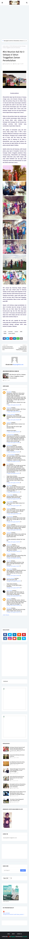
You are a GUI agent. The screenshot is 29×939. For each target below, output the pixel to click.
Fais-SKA (9, 561)
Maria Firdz (9, 590)
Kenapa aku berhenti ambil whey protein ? (13, 914)
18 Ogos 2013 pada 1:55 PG (13, 566)
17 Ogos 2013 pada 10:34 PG (13, 405)
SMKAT (5, 333)
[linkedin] (14, 634)
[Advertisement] (14, 22)
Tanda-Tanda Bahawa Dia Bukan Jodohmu (17, 755)
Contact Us (19, 933)
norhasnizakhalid (11, 454)
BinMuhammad (10, 434)
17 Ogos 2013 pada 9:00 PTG (13, 522)
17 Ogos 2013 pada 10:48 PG (13, 419)
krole (8, 464)
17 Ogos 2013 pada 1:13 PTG (13, 473)
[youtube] (14, 638)
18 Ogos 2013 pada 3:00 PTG (13, 588)
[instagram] (10, 638)
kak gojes (9, 392)
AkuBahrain (9, 445)
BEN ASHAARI (6, 913)
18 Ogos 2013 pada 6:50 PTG (13, 596)
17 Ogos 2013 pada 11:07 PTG (13, 530)
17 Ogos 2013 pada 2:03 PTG (13, 492)
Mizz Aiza (9, 608)
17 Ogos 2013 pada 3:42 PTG (13, 499)
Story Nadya (10, 495)
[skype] (24, 638)
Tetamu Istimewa (11, 414)
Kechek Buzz (10, 516)
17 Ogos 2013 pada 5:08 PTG (13, 505)
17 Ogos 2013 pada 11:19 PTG (13, 542)
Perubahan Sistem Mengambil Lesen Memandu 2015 (17, 800)
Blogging (13, 936)
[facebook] (5, 634)
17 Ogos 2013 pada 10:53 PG (13, 432)
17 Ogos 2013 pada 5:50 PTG (13, 513)
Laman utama (6, 46)
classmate (10, 331)
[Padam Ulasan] (20, 405)
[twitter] (10, 634)
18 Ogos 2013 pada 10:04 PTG (14, 605)
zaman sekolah (11, 333)
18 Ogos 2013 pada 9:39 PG (13, 575)
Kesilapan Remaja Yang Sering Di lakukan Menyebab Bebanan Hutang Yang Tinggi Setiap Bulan (17, 749)
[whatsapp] (19, 638)
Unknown (9, 407)
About (13, 933)
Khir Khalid (9, 485)
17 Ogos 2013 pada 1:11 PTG (13, 461)
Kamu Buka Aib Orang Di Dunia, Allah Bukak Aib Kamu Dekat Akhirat (17, 778)
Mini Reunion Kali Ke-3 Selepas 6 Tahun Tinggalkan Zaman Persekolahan (18, 376)
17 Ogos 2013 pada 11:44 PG (13, 452)
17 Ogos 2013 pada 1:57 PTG (13, 482)
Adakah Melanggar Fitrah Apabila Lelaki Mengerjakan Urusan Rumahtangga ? (17, 770)
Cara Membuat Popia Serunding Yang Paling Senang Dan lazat (17, 762)
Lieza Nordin (10, 501)
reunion (16, 331)
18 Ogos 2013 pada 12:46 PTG (14, 581)
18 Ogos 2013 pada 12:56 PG (13, 558)
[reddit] (19, 634)
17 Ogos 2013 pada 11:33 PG (13, 442)
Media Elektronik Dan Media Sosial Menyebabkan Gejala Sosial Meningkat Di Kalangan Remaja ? (18, 793)
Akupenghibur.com (8, 63)
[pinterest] (24, 634)
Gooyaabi (25, 936)
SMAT (21, 331)
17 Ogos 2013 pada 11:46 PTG (13, 551)
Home (8, 933)
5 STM (10, 46)
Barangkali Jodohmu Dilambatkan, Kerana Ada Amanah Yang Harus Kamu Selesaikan (18, 785)
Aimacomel (9, 569)
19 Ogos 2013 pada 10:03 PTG (14, 612)
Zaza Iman (9, 544)
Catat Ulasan (6, 615)
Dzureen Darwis (10, 578)
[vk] (5, 638)
